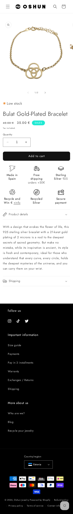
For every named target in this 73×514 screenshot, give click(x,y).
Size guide (14, 345)
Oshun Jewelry (21, 499)
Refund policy (61, 499)
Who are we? (16, 413)
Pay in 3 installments (20, 363)
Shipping (13, 389)
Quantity (7, 134)
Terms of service (35, 505)
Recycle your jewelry (21, 431)
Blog (10, 422)
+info (17, 203)
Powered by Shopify (40, 499)
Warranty (13, 371)
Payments (13, 354)
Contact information (57, 505)
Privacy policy (16, 505)
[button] (8, 6)
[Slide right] (45, 92)
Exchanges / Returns (20, 380)
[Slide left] (28, 92)
